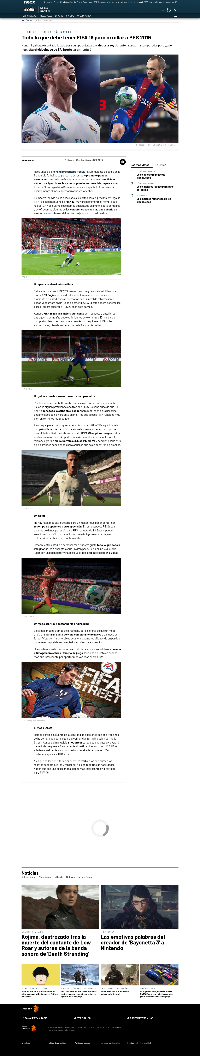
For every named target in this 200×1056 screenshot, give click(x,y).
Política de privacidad (57, 1043)
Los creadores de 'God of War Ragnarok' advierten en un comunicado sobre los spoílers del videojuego (79, 994)
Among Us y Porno (51, 2)
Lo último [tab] (160, 164)
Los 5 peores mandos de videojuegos (151, 176)
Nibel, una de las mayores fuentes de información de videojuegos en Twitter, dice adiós (40, 994)
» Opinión (48, 20)
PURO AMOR (142, 195)
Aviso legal (26, 1043)
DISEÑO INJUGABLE (146, 171)
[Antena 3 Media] (33, 1028)
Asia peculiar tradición (172, 2)
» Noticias (37, 20)
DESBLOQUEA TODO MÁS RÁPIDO (115, 988)
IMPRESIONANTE (148, 988)
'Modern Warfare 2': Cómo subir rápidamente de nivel (115, 992)
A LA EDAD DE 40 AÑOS (32, 932)
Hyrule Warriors (155, 2)
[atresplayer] (165, 10)
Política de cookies (82, 1043)
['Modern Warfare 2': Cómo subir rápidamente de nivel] (120, 975)
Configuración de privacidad (139, 1043)
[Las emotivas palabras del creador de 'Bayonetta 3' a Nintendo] (139, 907)
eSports (59, 16)
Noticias (70, 16)
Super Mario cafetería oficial (121, 2)
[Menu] (175, 16)
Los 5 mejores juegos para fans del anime (155, 188)
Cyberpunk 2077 (141, 2)
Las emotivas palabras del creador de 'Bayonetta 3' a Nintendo (133, 942)
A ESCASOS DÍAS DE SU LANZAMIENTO (78, 988)
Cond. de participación (110, 1043)
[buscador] (175, 10)
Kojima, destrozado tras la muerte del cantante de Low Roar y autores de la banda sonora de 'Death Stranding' (56, 945)
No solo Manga (84, 16)
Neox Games (26, 20)
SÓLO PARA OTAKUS (146, 183)
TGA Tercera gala (101, 2)
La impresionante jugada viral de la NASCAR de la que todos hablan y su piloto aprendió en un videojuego (156, 994)
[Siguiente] (176, 2)
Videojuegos (46, 16)
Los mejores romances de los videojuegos (154, 200)
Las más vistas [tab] (140, 164)
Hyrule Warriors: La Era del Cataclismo (76, 2)
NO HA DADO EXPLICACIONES (35, 988)
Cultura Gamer (30, 16)
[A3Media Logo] (30, 1011)
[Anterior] (41, 2)
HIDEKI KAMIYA (107, 932)
